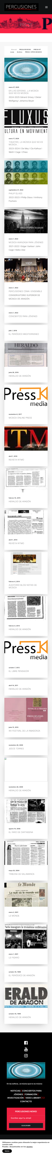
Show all (14, 49)
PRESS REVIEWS (25, 49)
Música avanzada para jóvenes (26, 242)
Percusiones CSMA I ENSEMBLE (25, 291)
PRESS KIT (37, 49)
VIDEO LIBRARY (33, 1098)
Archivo (19, 52)
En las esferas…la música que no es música (24, 92)
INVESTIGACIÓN (15, 1098)
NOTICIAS (15, 1091)
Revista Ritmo (16, 460)
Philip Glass (15, 193)
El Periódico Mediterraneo (24, 334)
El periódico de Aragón (22, 975)
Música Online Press (20, 418)
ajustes (29, 1147)
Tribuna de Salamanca (21, 874)
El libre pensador (19, 671)
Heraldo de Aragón (20, 376)
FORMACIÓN (31, 1094)
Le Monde (14, 916)
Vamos (7, 1151)
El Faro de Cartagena (21, 832)
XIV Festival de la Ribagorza (24, 731)
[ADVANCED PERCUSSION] (21, 7)
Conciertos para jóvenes (23, 316)
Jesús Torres (16, 748)
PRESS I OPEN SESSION (33, 52)
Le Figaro (14, 957)
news (12, 52)
